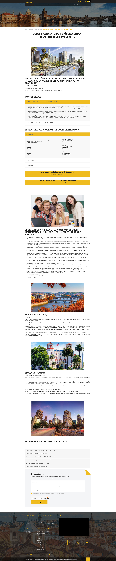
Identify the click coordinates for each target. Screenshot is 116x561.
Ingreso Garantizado (41, 549)
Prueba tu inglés (50, 523)
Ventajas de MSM (29, 521)
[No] (114, 559)
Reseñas (27, 523)
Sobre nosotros (38, 4)
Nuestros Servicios (42, 528)
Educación (50, 516)
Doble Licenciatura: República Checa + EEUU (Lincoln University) (40, 456)
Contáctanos (29, 554)
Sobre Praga (39, 518)
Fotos (48, 531)
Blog (74, 4)
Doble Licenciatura (38, 29)
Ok (88, 559)
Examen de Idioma (40, 544)
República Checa (41, 516)
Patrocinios (28, 537)
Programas (49, 4)
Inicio (26, 29)
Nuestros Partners (29, 534)
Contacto (70, 4)
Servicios (61, 4)
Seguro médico (40, 540)
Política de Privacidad (60, 493)
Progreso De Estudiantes (81, 4)
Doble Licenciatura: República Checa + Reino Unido (37, 463)
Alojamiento (39, 542)
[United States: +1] (59, 486)
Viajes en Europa (40, 547)
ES (89, 1)
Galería (65, 4)
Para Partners (30, 528)
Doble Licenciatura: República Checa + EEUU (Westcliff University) (41, 460)
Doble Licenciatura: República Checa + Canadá (36, 453)
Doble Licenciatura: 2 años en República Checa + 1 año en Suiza (40, 450)
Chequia (44, 4)
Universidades (55, 4)
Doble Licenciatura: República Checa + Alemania (37, 466)
